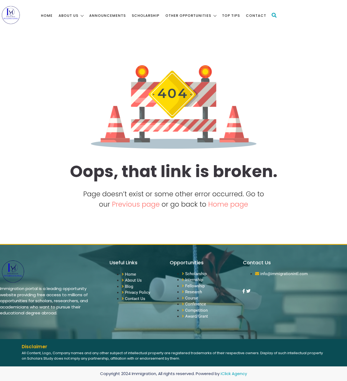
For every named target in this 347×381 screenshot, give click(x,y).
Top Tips (231, 15)
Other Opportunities (188, 15)
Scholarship (145, 15)
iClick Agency (234, 373)
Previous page (137, 204)
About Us (68, 15)
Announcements (107, 15)
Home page (228, 204)
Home (47, 15)
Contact (256, 15)
